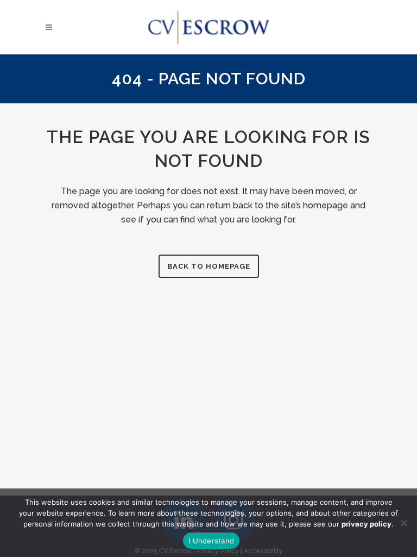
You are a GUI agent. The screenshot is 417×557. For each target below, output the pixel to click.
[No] (403, 522)
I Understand (211, 540)
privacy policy (366, 523)
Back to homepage (208, 266)
